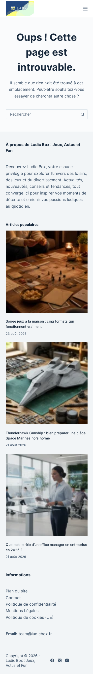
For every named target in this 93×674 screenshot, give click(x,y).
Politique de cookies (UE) (30, 617)
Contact (13, 597)
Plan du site (17, 590)
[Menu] (85, 8)
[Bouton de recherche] (82, 114)
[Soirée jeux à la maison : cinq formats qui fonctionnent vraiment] (47, 272)
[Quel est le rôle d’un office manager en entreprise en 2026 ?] (47, 495)
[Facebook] (52, 660)
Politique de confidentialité (31, 604)
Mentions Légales (22, 610)
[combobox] (42, 114)
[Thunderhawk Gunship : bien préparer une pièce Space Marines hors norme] (47, 383)
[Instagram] (67, 660)
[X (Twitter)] (60, 660)
